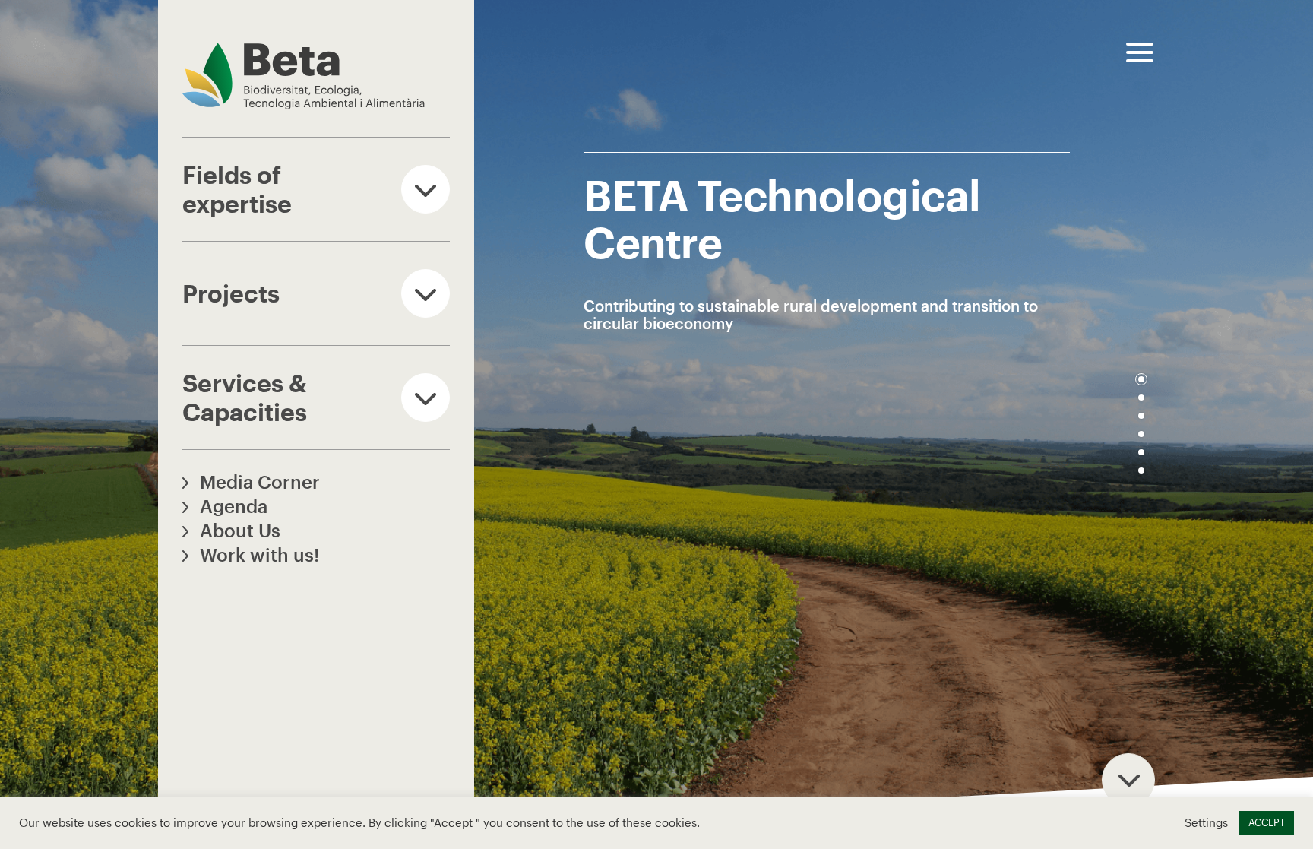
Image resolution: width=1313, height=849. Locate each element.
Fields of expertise (237, 188)
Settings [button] (1206, 822)
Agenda (233, 506)
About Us (240, 530)
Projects (231, 293)
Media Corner (260, 481)
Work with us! (259, 554)
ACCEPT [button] (1266, 822)
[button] (1141, 379)
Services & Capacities (244, 397)
